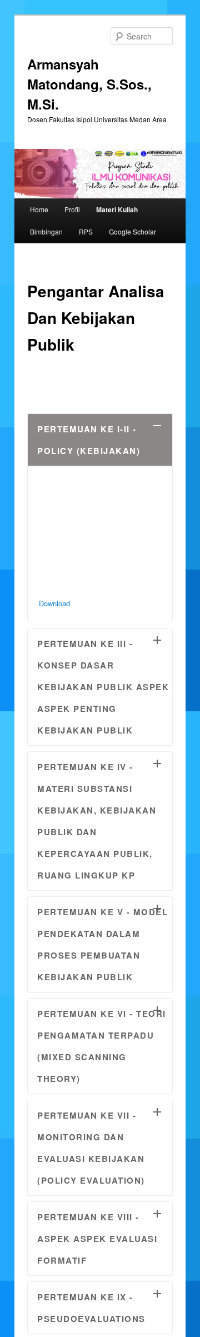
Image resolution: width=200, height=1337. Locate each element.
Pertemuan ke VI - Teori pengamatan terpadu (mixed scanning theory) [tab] (101, 1046)
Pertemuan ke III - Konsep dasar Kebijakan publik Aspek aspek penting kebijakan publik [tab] (103, 686)
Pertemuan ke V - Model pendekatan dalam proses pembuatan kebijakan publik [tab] (102, 944)
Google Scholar (132, 231)
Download (54, 603)
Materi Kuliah (117, 209)
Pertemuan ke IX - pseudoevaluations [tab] (91, 1308)
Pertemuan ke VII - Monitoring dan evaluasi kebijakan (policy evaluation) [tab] (91, 1147)
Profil (72, 209)
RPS (86, 231)
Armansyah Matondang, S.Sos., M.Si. (89, 83)
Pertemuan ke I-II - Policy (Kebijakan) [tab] (88, 440)
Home (39, 209)
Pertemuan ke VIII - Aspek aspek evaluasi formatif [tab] (97, 1238)
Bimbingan (46, 231)
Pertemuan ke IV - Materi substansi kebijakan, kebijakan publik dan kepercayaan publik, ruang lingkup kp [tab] (96, 821)
